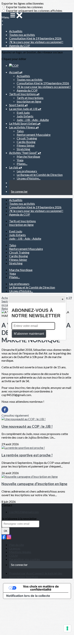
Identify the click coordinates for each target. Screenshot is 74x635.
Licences (14, 548)
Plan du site (16, 544)
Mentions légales (20, 552)
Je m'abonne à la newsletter (19, 518)
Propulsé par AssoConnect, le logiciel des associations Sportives (35, 575)
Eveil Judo (23, 112)
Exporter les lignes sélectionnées (23, 3)
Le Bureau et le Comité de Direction (40, 174)
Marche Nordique (28, 156)
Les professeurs (27, 171)
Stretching (23, 149)
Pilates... (22, 163)
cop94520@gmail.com (24, 512)
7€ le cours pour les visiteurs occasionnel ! (36, 42)
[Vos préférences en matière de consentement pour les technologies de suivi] (67, 628)
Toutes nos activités (22, 34)
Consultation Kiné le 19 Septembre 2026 (35, 38)
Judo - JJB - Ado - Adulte (33, 120)
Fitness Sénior (26, 145)
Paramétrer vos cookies (24, 559)
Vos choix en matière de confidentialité (41, 587)
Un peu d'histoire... (28, 178)
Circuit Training (27, 138)
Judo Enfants (25, 116)
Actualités (15, 31)
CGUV (13, 555)
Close (62, 299)
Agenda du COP (19, 45)
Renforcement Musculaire (33, 134)
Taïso (20, 131)
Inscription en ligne (29, 101)
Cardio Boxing (26, 142)
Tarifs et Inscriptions (30, 98)
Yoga (20, 160)
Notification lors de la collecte (28, 596)
